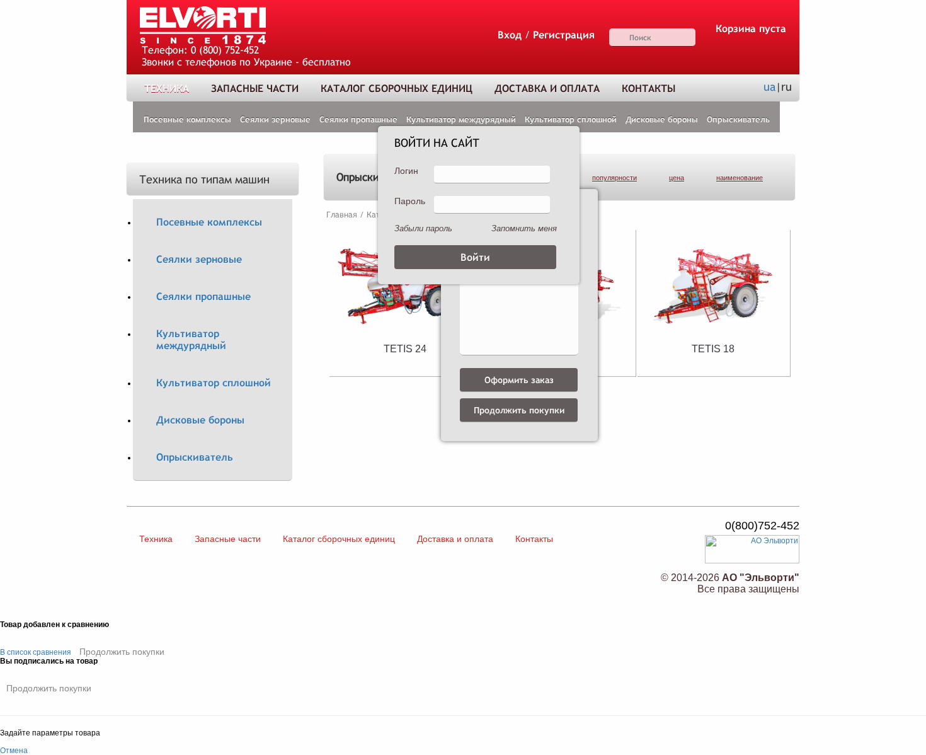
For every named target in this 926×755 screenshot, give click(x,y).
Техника (166, 89)
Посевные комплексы (187, 119)
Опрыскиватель (738, 119)
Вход (510, 35)
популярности (614, 178)
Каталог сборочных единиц (396, 89)
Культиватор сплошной (571, 119)
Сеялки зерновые (275, 119)
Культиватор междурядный (461, 119)
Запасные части (255, 89)
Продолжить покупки (121, 652)
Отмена (14, 750)
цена (676, 178)
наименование (739, 178)
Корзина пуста (751, 29)
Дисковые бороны (662, 119)
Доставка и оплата (547, 89)
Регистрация (564, 35)
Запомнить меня (524, 228)
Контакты (648, 89)
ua (769, 86)
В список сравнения (35, 652)
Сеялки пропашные (358, 119)
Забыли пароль (423, 228)
